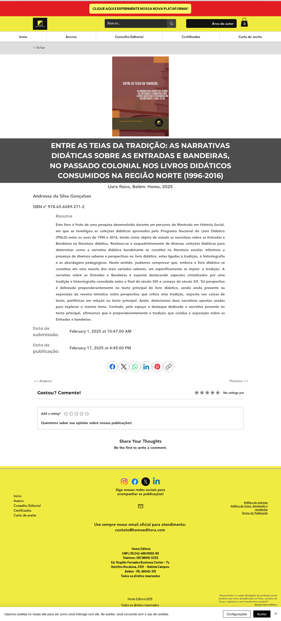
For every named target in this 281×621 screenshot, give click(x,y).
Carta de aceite (25, 515)
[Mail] (140, 506)
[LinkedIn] (146, 367)
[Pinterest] (157, 367)
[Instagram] (124, 481)
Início (18, 496)
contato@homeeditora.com (140, 529)
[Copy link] (169, 367)
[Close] (275, 613)
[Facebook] (112, 367)
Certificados (22, 510)
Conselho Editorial (27, 505)
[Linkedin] (156, 481)
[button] (244, 22)
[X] (145, 481)
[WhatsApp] (135, 367)
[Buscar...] (171, 23)
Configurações (237, 614)
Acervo (19, 501)
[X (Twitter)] (124, 367)
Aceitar (262, 614)
